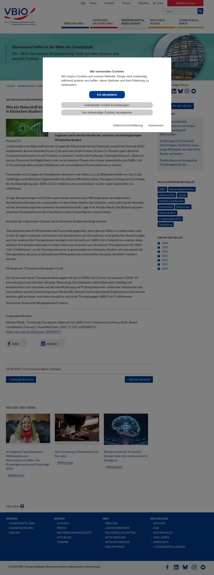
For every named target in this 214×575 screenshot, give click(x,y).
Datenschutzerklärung (128, 125)
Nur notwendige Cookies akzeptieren (107, 112)
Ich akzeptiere (107, 94)
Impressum (155, 125)
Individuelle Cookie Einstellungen (107, 105)
